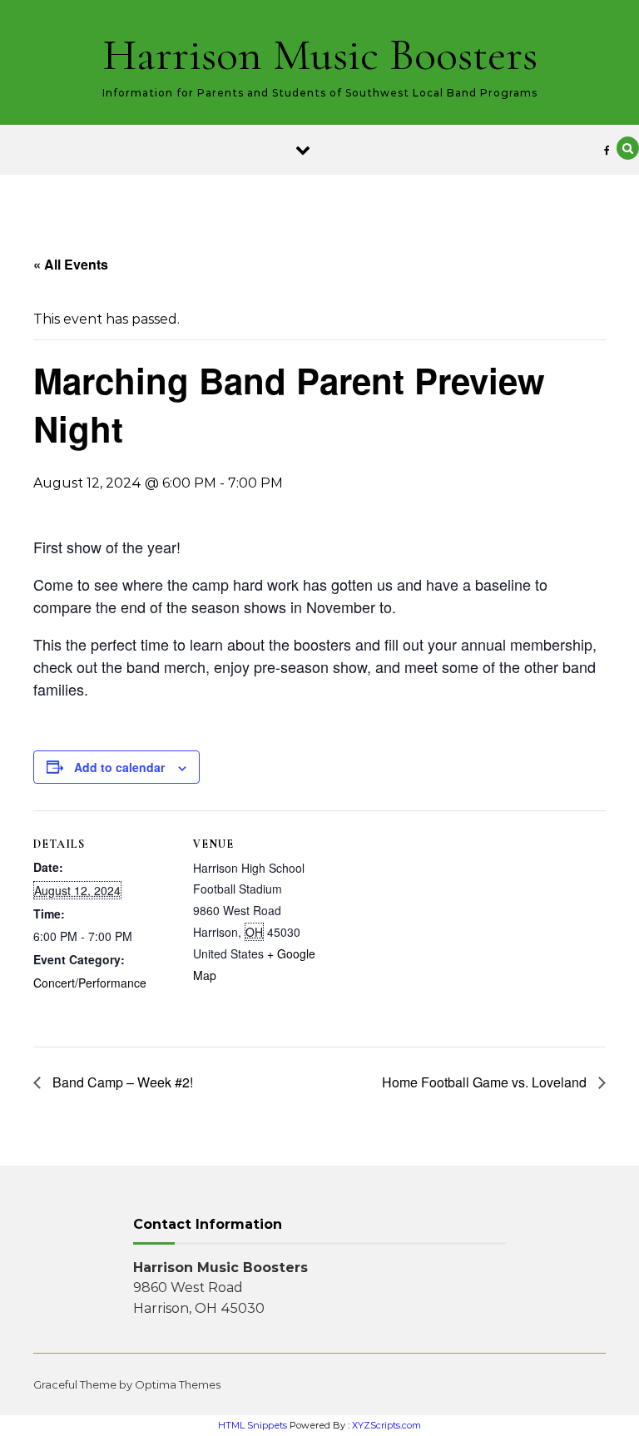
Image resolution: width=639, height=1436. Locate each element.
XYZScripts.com (386, 1425)
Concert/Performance (89, 982)
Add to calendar (119, 767)
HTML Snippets (252, 1425)
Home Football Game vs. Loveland (486, 1082)
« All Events (70, 264)
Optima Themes (177, 1384)
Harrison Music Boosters (319, 54)
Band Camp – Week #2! (121, 1082)
